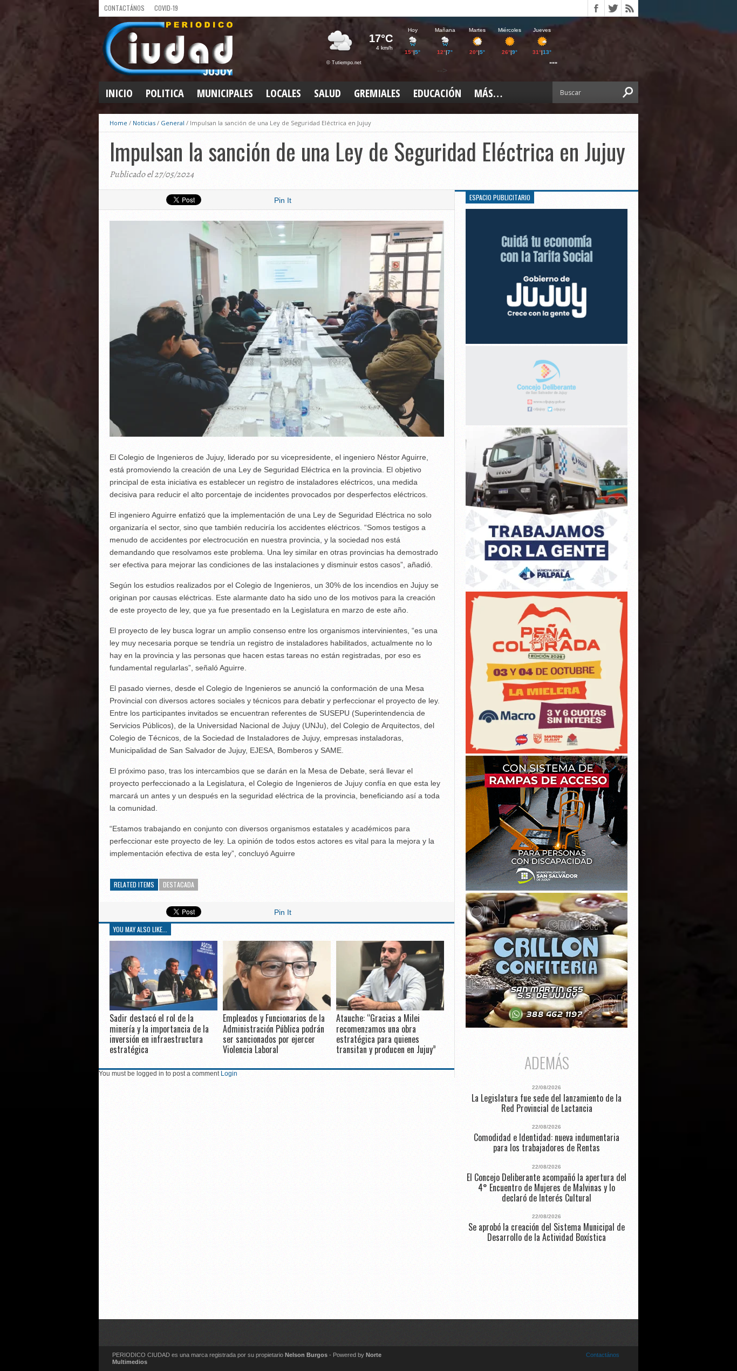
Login (229, 1073)
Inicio (119, 93)
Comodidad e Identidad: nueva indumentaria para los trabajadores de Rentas (546, 1142)
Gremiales (377, 93)
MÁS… (488, 93)
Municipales (225, 93)
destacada (178, 884)
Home (118, 123)
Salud (327, 93)
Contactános (602, 1355)
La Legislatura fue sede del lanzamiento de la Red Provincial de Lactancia (547, 1103)
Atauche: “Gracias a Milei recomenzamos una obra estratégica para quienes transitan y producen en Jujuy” (386, 1034)
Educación (437, 93)
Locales (283, 93)
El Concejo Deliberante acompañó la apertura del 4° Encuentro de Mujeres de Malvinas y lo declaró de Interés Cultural (546, 1188)
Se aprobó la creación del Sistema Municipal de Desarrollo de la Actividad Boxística (546, 1232)
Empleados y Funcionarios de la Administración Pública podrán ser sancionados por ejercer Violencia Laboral (274, 1034)
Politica (165, 93)
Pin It (282, 200)
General (173, 123)
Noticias (144, 123)
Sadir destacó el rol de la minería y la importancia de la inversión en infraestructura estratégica (159, 1034)
